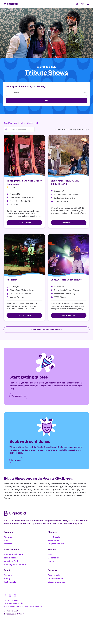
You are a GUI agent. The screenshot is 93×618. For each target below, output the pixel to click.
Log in (51, 561)
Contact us (53, 558)
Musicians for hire (12, 561)
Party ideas (53, 540)
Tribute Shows (26, 123)
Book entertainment (13, 554)
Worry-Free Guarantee (24, 450)
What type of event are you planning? (26, 86)
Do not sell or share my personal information (23, 606)
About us (8, 537)
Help (50, 554)
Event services (55, 575)
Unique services (55, 578)
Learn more (16, 460)
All (37, 123)
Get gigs (8, 575)
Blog (6, 540)
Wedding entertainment (15, 564)
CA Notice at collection (14, 603)
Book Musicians (10, 123)
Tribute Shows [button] (46, 73)
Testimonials (10, 582)
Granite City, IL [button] (48, 66)
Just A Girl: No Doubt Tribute (66, 279)
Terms (6, 600)
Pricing (7, 578)
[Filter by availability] (22, 129)
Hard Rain (12, 279)
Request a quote (56, 543)
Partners (8, 543)
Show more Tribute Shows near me (46, 330)
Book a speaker (11, 558)
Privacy (15, 600)
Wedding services (56, 582)
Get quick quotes (18, 396)
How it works (54, 537)
